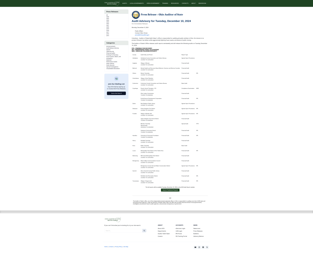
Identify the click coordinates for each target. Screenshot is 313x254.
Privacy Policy (118, 246)
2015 (107, 35)
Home (106, 246)
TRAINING (165, 3)
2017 (107, 32)
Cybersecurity (110, 51)
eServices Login (180, 228)
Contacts (111, 246)
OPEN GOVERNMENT (153, 3)
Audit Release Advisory (112, 48)
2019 (107, 28)
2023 (107, 22)
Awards (108, 49)
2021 (107, 25)
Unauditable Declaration (113, 68)
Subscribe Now (116, 93)
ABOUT (193, 3)
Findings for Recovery (112, 55)
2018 (107, 30)
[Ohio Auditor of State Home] (112, 3)
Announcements (110, 46)
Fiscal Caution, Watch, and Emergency (113, 57)
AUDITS (124, 3)
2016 (107, 34)
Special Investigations (112, 67)
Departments (162, 231)
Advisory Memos (198, 236)
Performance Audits (111, 61)
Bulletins (196, 234)
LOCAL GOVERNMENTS (137, 3)
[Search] (144, 230)
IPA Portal (179, 234)
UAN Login (179, 231)
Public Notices (110, 63)
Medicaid (108, 60)
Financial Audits (110, 53)
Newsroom (196, 228)
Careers (160, 236)
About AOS (161, 228)
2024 (107, 20)
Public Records (110, 65)
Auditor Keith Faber (164, 234)
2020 (107, 27)
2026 (107, 17)
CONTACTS (185, 3)
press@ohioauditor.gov (142, 35)
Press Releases (198, 231)
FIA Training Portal (181, 236)
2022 (107, 23)
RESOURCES (175, 3)
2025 (107, 18)
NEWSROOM (202, 3)
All (107, 15)
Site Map (125, 246)
